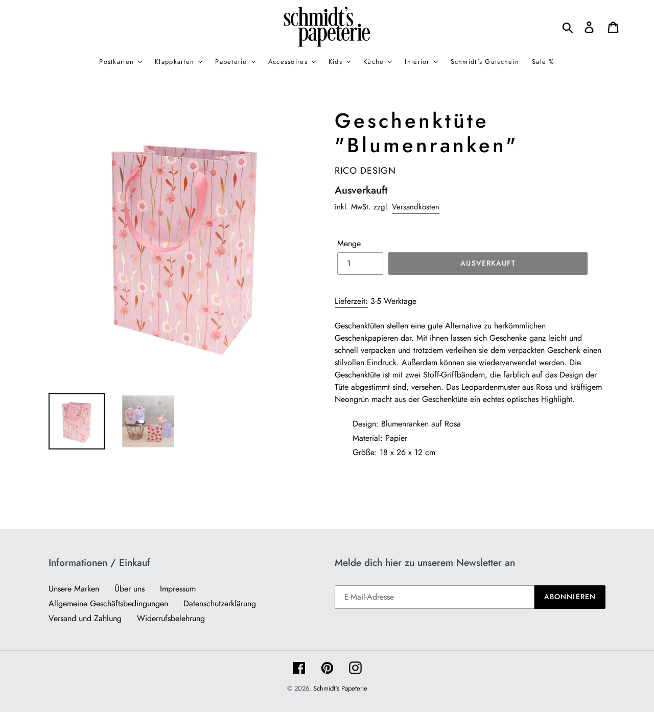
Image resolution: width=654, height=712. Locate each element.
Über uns (129, 589)
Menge (349, 243)
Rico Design (365, 170)
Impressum (178, 589)
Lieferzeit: (351, 301)
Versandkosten (415, 206)
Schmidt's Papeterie (340, 688)
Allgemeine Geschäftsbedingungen (108, 603)
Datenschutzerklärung (219, 603)
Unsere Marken (74, 589)
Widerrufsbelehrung (171, 618)
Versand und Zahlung (85, 618)
